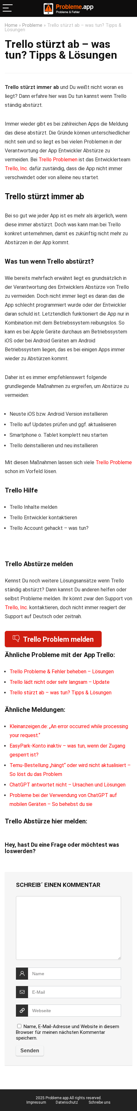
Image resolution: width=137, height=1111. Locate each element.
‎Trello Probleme (114, 462)
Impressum (36, 1102)
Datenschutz (67, 1102)
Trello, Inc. (16, 168)
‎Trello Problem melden (58, 639)
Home (11, 25)
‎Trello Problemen (58, 160)
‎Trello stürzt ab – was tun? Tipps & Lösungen (61, 693)
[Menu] (7, 8)
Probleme (32, 25)
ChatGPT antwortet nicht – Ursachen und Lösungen (68, 785)
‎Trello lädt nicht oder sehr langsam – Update (60, 682)
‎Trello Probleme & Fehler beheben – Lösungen (62, 672)
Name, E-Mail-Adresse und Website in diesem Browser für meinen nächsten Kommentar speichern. (67, 1032)
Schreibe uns (100, 1102)
